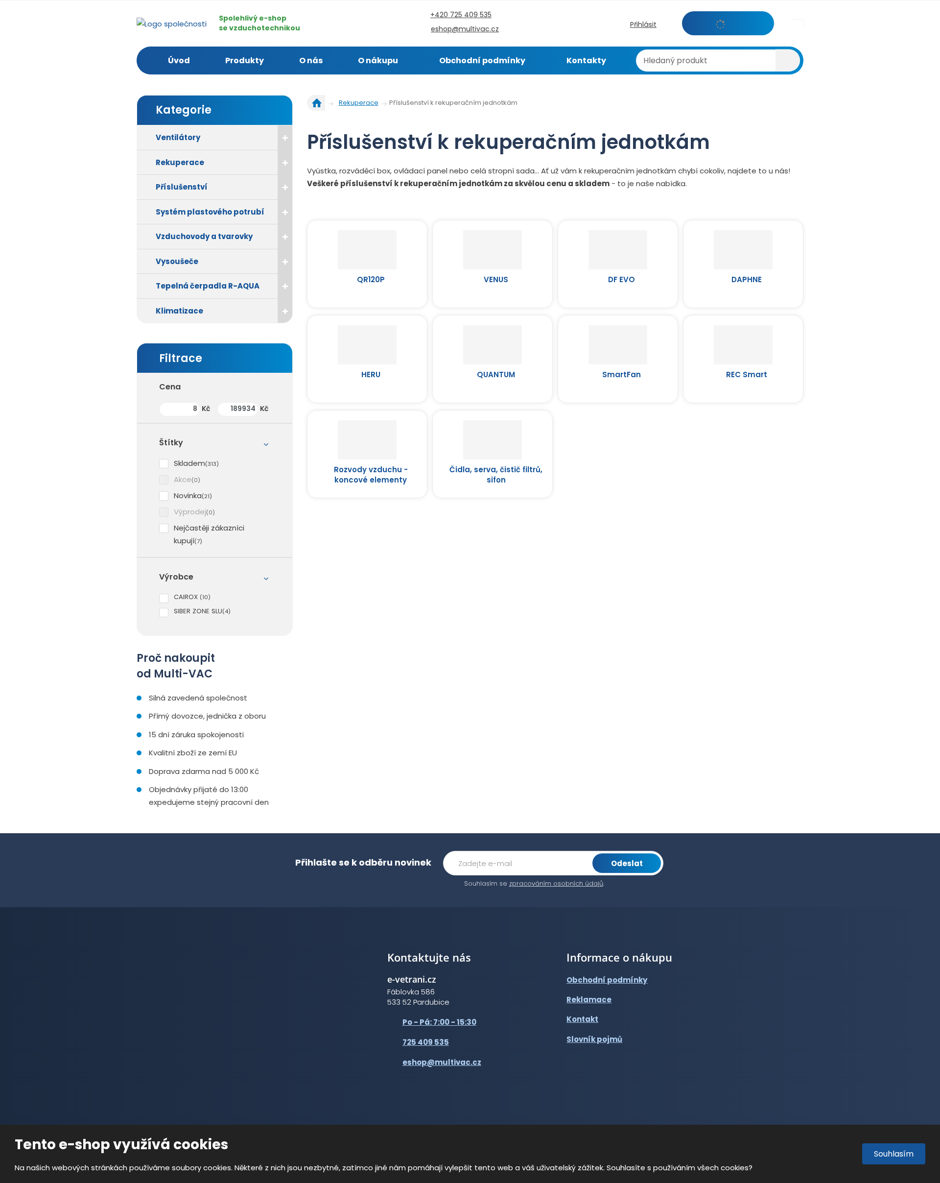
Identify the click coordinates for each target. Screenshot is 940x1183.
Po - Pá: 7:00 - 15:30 (439, 1022)
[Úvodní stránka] (172, 23)
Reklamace (588, 999)
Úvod (179, 60)
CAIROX (187, 597)
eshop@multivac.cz (441, 1062)
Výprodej (190, 512)
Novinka (188, 495)
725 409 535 (425, 1042)
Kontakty (586, 60)
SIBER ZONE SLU (198, 611)
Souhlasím (894, 1153)
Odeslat (627, 863)
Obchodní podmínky (482, 60)
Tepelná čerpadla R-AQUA (207, 286)
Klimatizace (179, 311)
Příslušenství (182, 187)
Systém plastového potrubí (210, 212)
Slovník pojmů (594, 1039)
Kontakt (582, 1019)
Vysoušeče (177, 261)
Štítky (171, 442)
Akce (182, 479)
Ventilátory (178, 137)
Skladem (189, 463)
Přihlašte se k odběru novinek (363, 862)
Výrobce (176, 576)
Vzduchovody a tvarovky (204, 236)
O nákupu (378, 60)
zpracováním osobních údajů (556, 883)
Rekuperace (180, 162)
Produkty (244, 60)
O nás (311, 60)
